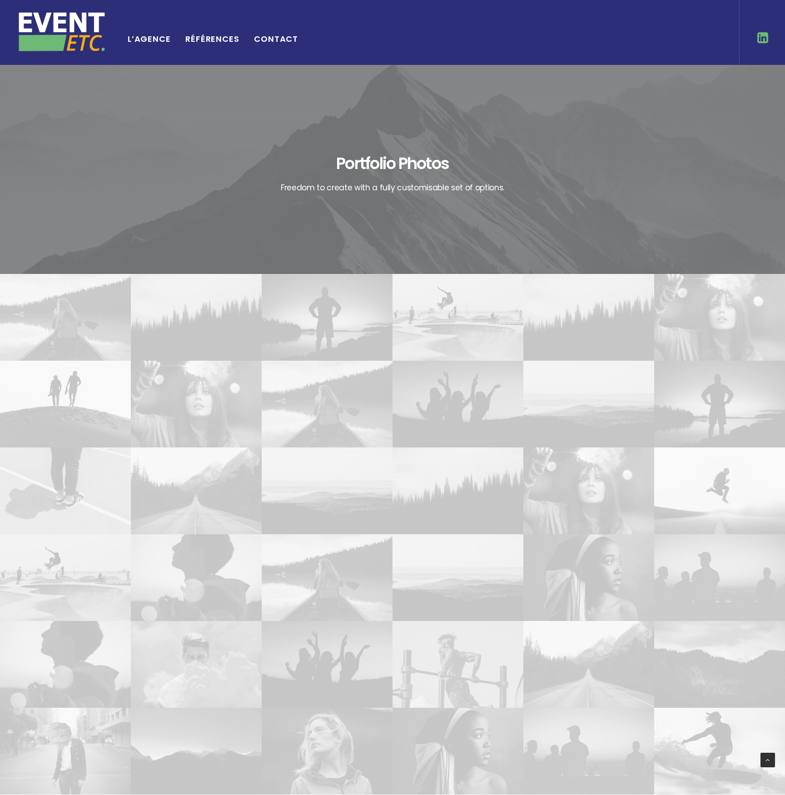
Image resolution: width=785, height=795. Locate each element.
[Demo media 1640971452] (65, 317)
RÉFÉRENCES (212, 39)
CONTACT (276, 39)
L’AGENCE (149, 39)
